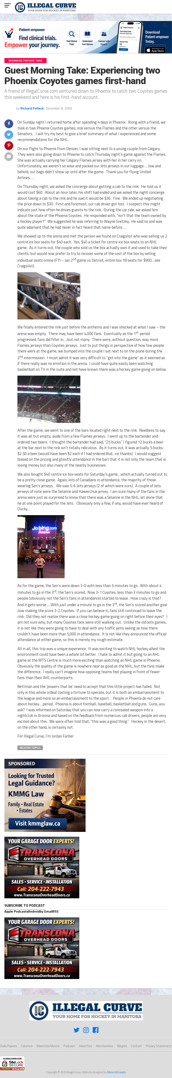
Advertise (85, 1046)
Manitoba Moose (48, 1046)
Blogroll (122, 1046)
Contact (136, 1046)
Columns (27, 1046)
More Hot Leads (116, 1072)
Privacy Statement (159, 1046)
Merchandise (104, 1046)
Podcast (69, 1046)
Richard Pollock (32, 108)
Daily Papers (8, 1046)
